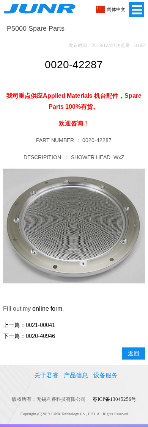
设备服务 (105, 375)
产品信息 (76, 375)
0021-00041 (40, 325)
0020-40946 (40, 336)
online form (47, 308)
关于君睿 (46, 375)
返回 (133, 353)
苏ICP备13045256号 (114, 399)
